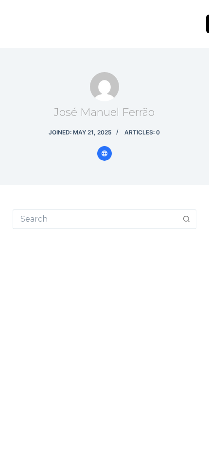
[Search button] (186, 219)
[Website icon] (104, 153)
